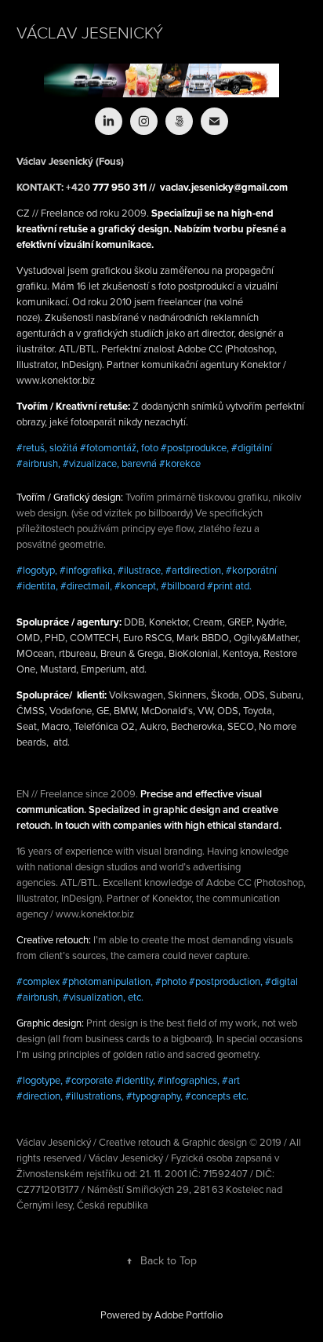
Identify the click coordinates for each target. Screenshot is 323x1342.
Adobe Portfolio (188, 1314)
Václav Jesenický (89, 31)
